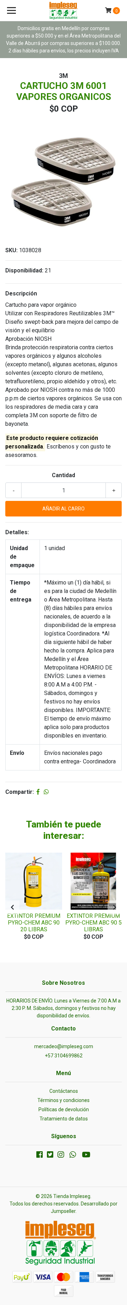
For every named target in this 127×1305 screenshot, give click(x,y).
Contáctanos (63, 1091)
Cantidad (63, 475)
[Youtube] (86, 1156)
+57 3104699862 (64, 1055)
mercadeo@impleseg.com (63, 1046)
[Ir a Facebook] (39, 1156)
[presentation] (12, 907)
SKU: (11, 250)
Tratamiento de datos (64, 1119)
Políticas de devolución (63, 1109)
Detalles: (17, 532)
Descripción (21, 293)
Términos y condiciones (63, 1100)
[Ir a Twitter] (50, 1156)
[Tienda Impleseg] (63, 10)
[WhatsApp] (72, 1156)
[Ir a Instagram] (61, 1156)
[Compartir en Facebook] (38, 792)
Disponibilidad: (24, 270)
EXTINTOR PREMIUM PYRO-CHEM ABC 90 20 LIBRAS (33, 923)
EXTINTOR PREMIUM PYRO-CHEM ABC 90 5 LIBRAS (93, 923)
